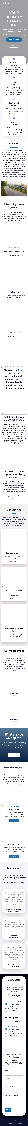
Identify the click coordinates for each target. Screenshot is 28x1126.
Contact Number (10, 1087)
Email (7, 1078)
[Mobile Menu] (24, 3)
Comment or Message (11, 1095)
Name (7, 1070)
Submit (8, 1110)
